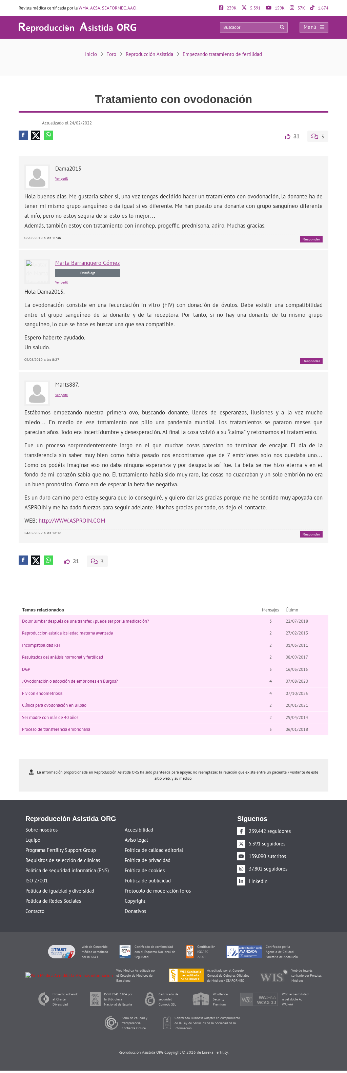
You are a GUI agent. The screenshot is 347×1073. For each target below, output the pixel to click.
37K (301, 8)
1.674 (322, 8)
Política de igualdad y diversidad (59, 890)
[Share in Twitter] (35, 135)
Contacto (34, 910)
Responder (311, 239)
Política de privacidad (147, 859)
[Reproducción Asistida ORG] (77, 27)
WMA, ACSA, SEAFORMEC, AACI (108, 8)
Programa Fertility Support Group (60, 849)
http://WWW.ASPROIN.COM (72, 520)
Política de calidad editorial (154, 849)
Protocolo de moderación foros (158, 890)
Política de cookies (145, 869)
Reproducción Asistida (149, 54)
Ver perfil (61, 178)
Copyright (135, 900)
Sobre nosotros (41, 829)
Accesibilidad (139, 829)
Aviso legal (136, 839)
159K (279, 8)
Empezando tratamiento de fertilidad (222, 54)
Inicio (91, 54)
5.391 (255, 8)
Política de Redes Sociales (53, 900)
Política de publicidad (148, 879)
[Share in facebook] (23, 135)
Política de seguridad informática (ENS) (67, 869)
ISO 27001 (36, 879)
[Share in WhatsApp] (48, 135)
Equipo (32, 839)
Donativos (135, 910)
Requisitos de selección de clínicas (62, 859)
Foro (111, 54)
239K (231, 8)
